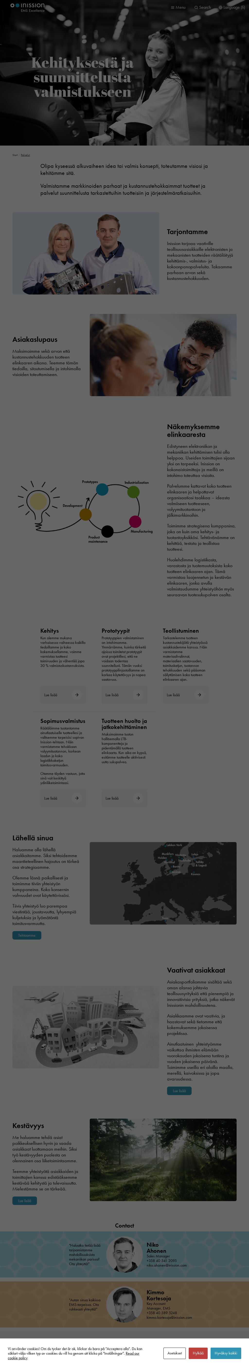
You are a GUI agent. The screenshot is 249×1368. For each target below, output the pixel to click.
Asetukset (175, 1353)
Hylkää (198, 1353)
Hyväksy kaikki (226, 1353)
